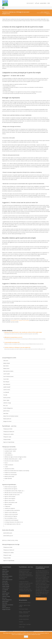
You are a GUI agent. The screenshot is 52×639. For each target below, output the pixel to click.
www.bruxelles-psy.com (8, 535)
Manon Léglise (6, 400)
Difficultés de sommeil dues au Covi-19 (13, 337)
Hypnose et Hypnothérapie (8, 442)
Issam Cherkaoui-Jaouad (8, 376)
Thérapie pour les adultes (8, 434)
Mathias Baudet (6, 363)
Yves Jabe (5, 395)
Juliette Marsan (6, 410)
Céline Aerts (5, 360)
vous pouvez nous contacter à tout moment (20, 320)
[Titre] (5, 3)
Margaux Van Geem (7, 421)
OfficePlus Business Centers (25, 602)
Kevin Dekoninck (6, 384)
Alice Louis (5, 405)
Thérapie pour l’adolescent (8, 431)
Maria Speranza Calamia (8, 371)
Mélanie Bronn (6, 368)
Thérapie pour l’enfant (7, 429)
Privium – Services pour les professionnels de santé (24, 616)
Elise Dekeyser (6, 381)
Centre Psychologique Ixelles (19, 631)
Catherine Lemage (7, 402)
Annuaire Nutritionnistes (24, 619)
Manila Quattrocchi (7, 418)
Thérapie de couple (7, 436)
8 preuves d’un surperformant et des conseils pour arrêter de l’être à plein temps (23, 332)
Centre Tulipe (21, 626)
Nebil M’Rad (5, 413)
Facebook (21, 621)
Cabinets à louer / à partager (25, 624)
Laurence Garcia (6, 389)
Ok (26, 636)
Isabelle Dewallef (6, 387)
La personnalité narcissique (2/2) (11, 342)
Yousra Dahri (6, 379)
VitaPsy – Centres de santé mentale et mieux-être (24, 612)
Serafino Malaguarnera (8, 408)
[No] (50, 635)
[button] (30, 3)
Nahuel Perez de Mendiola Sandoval (10, 416)
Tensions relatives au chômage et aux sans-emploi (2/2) (17, 347)
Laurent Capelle (6, 373)
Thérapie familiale (7, 439)
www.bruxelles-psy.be (7, 533)
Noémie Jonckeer (6, 397)
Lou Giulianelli (6, 392)
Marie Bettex (6, 365)
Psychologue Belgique (23, 609)
